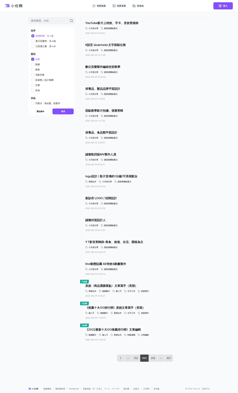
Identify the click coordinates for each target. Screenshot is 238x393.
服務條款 (47, 389)
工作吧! (146, 389)
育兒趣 (156, 389)
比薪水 (136, 389)
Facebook (74, 389)
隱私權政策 (60, 389)
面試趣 (126, 389)
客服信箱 (87, 389)
